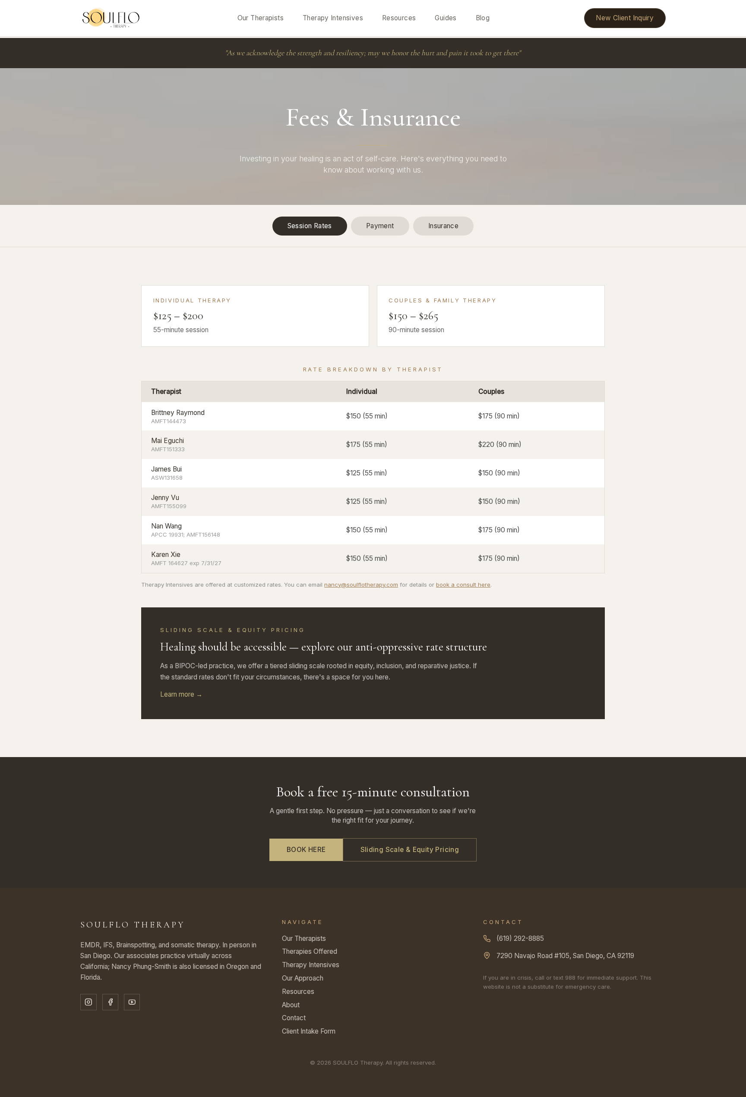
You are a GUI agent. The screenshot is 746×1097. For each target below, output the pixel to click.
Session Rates (310, 226)
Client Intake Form (308, 1031)
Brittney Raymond (178, 413)
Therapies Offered (309, 951)
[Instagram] (88, 1002)
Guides (445, 18)
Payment (380, 226)
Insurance (443, 226)
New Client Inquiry (625, 18)
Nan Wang (166, 526)
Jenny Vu (165, 497)
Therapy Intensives (333, 18)
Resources (399, 18)
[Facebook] (110, 1002)
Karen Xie (165, 554)
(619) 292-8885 (520, 938)
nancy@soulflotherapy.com (361, 584)
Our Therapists (260, 18)
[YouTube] (132, 1002)
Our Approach (302, 978)
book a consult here (463, 584)
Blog (483, 18)
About (291, 1005)
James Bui (166, 469)
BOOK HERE (306, 850)
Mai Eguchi (167, 441)
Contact (294, 1018)
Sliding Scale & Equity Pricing (409, 850)
